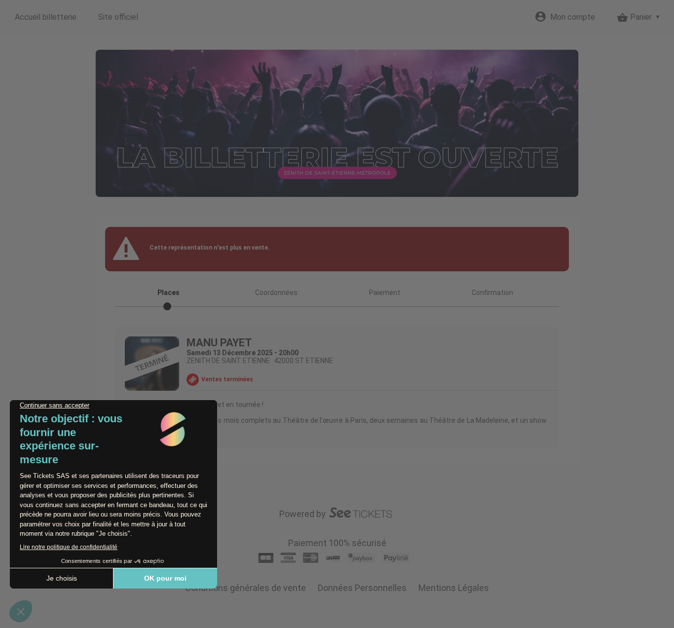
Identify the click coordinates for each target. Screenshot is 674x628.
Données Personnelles (362, 588)
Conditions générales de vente (245, 588)
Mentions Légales (453, 588)
